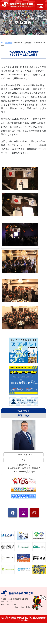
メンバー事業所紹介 (25, 471)
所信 (23, 460)
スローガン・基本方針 (23, 454)
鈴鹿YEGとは (25, 465)
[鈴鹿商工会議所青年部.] (2, 42)
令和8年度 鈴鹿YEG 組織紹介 (25, 468)
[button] (40, 5)
